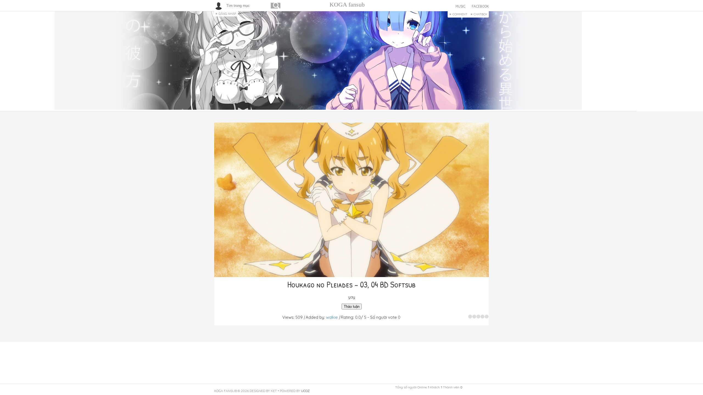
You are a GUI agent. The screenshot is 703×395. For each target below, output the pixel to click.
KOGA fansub (347, 4)
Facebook (480, 6)
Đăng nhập (227, 14)
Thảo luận (351, 306)
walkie (332, 317)
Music (460, 6)
